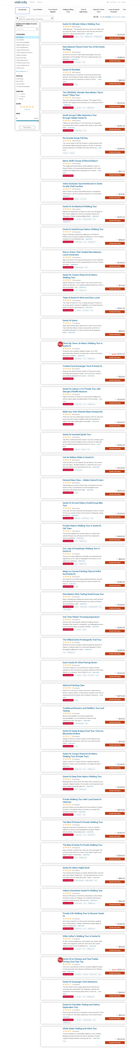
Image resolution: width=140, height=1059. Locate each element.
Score (114, 17)
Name (123, 17)
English (39, 2)
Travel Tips (113, 2)
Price (118, 17)
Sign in (124, 2)
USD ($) (32, 2)
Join (119, 2)
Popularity (108, 17)
